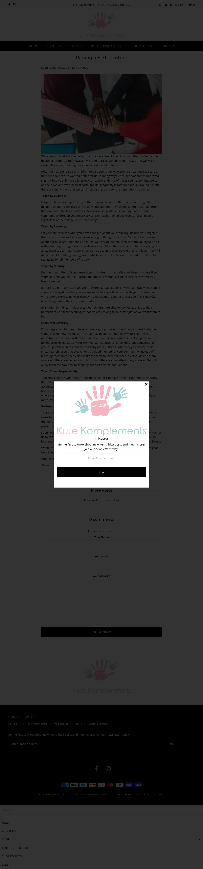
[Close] (146, 385)
